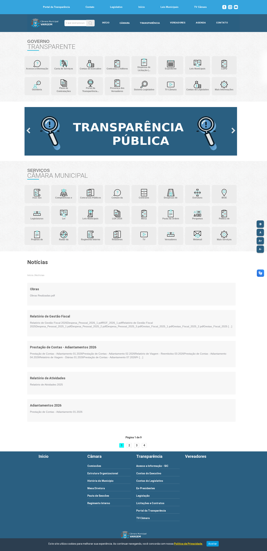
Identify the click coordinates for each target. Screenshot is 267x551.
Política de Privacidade (188, 543)
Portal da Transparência (56, 7)
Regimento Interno (98, 503)
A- (260, 249)
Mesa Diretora (96, 488)
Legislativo (116, 7)
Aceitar (212, 543)
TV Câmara (200, 7)
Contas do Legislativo (149, 480)
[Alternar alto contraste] (260, 224)
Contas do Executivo (148, 473)
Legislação (143, 495)
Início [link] (30, 275)
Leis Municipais (169, 7)
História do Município (100, 480)
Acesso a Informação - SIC (152, 465)
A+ (260, 240)
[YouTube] (236, 7)
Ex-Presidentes (145, 488)
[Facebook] (224, 7)
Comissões (94, 465)
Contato (90, 7)
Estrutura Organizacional (102, 473)
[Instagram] (230, 7)
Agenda (201, 22)
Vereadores (177, 22)
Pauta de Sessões (98, 495)
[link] (42, 289)
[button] (90, 23)
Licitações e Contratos (150, 503)
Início (141, 7)
